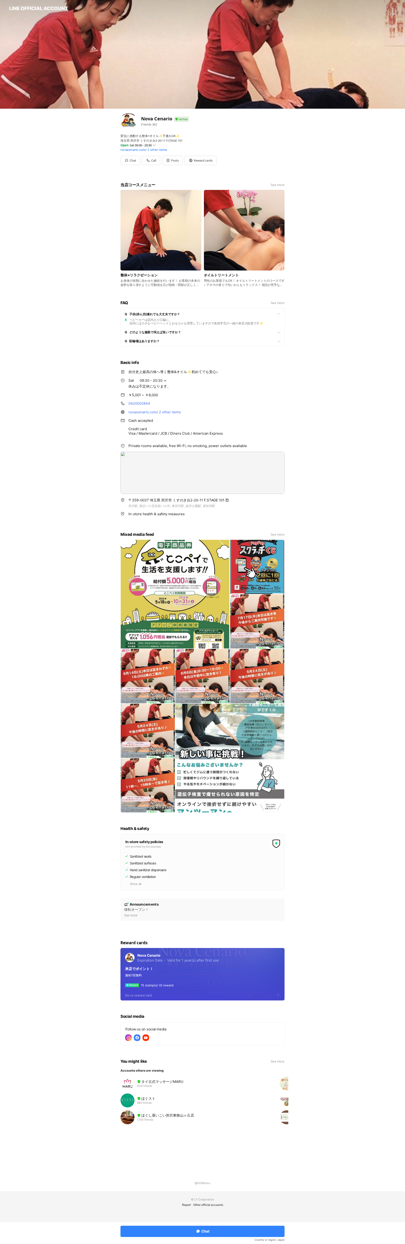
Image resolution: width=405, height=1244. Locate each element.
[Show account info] (181, 119)
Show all (135, 884)
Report (186, 1205)
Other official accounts (208, 1205)
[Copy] (227, 500)
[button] (172, 160)
